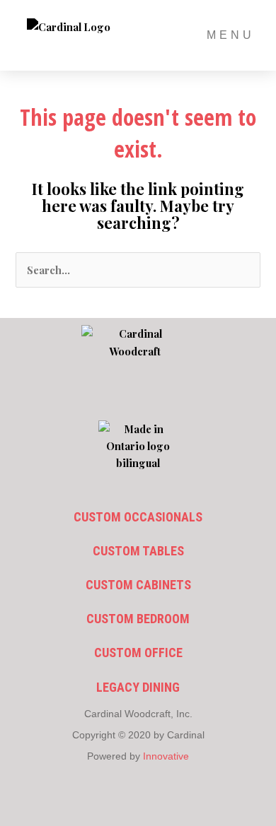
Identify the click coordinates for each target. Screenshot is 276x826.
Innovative (166, 756)
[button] (138, 395)
